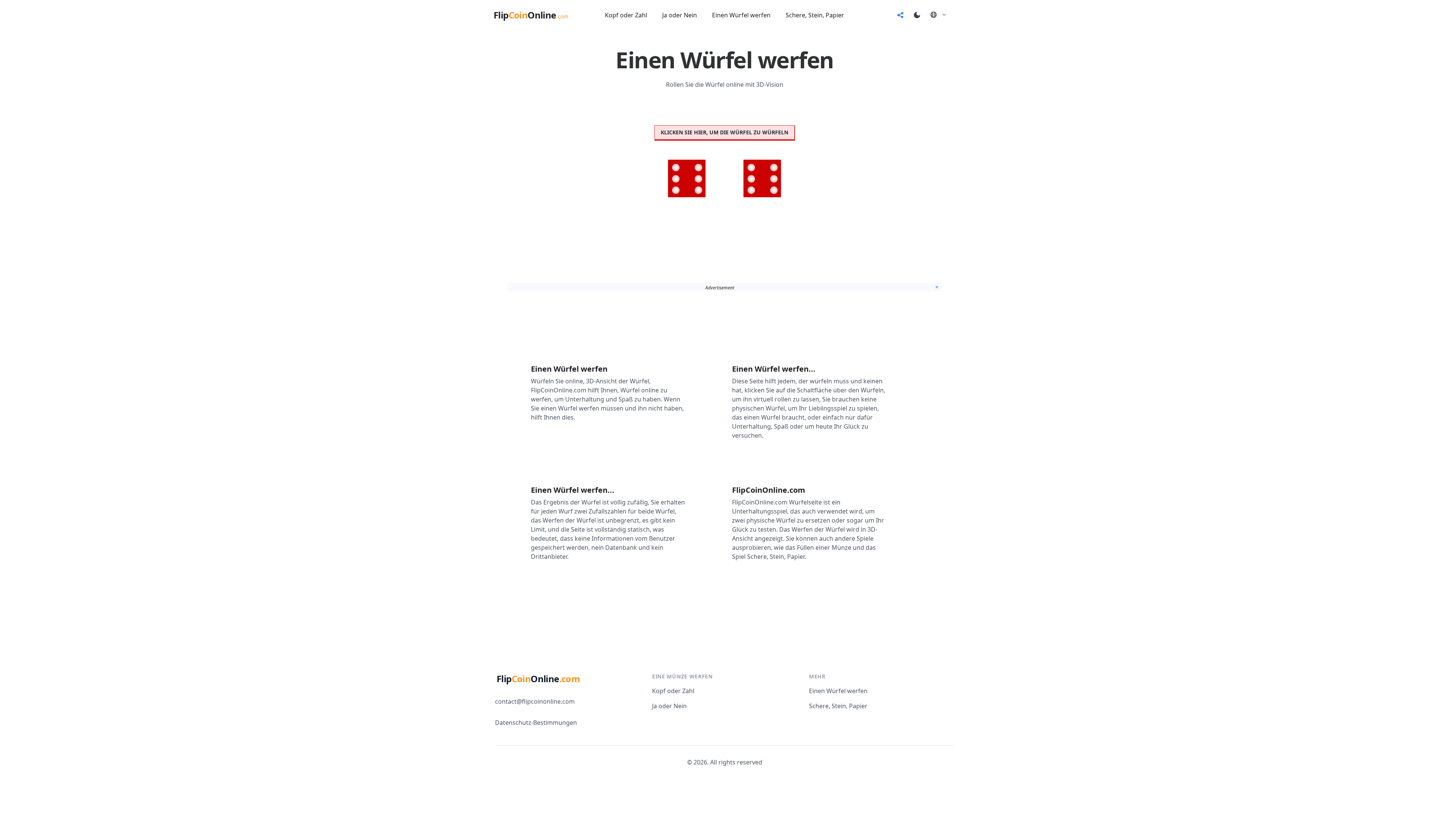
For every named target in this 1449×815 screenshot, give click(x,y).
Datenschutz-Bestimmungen (536, 722)
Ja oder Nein (669, 706)
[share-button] (900, 15)
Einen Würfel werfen (838, 691)
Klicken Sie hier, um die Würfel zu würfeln (724, 132)
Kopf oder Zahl (673, 691)
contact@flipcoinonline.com (535, 701)
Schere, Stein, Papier (838, 706)
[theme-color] (917, 15)
